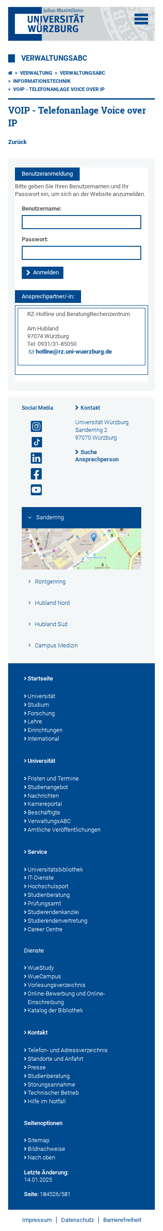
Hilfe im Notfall (47, 1101)
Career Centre (45, 929)
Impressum (37, 1220)
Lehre (35, 721)
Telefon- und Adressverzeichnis (68, 1050)
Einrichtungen (45, 730)
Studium (38, 704)
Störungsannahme (51, 1084)
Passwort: (35, 239)
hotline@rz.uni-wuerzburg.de (74, 351)
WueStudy (41, 967)
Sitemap (38, 1140)
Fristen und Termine (53, 778)
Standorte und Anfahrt (55, 1058)
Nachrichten (43, 795)
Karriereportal (45, 803)
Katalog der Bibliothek (55, 1010)
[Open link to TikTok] (32, 442)
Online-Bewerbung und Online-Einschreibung (66, 998)
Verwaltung (36, 73)
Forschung (41, 713)
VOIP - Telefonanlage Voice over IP (59, 89)
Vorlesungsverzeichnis (57, 985)
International (43, 738)
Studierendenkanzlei (53, 912)
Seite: (31, 1194)
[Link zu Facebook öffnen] (32, 474)
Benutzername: (42, 208)
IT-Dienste (41, 877)
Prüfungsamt (44, 903)
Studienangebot (48, 787)
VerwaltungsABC (54, 58)
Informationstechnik (42, 81)
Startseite (40, 678)
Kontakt (90, 408)
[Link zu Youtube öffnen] (32, 490)
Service (37, 851)
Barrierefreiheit (122, 1220)
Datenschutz (77, 1220)
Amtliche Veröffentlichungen (64, 829)
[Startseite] (10, 73)
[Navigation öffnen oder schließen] (141, 19)
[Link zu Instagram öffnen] (32, 427)
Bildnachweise (46, 1148)
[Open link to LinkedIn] (32, 458)
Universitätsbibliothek (55, 869)
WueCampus (44, 976)
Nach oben (41, 1157)
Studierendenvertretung (57, 920)
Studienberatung (49, 894)
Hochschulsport (48, 886)
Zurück (17, 142)
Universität (41, 696)
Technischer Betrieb (53, 1092)
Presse (37, 1067)
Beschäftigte (44, 812)
